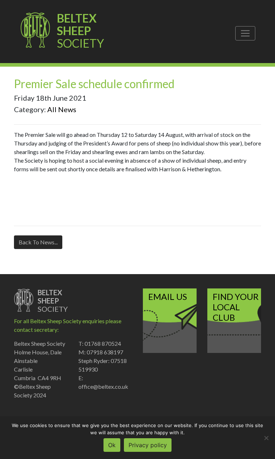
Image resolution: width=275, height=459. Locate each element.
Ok (112, 445)
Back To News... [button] (38, 242)
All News (61, 109)
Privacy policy (148, 445)
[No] (266, 437)
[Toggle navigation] (245, 33)
